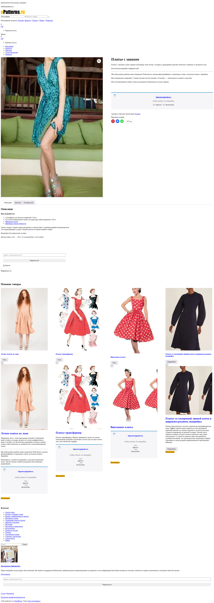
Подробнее (171, 362)
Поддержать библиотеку (10, 566)
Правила (8, 54)
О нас (3, 593)
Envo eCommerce (34, 601)
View (4, 360)
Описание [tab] (8, 203)
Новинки (49, 20)
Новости (8, 48)
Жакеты (28, 20)
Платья (20, 20)
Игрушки (8, 524)
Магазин (8, 50)
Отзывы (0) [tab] (28, 203)
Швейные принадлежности (15, 224)
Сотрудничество (11, 52)
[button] (99, 61)
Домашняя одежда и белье (15, 520)
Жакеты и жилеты (12, 522)
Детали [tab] (18, 203)
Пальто (35, 20)
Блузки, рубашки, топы (14, 514)
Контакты (10, 593)
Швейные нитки (11, 222)
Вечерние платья (11, 518)
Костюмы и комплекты (14, 526)
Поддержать (5, 574)
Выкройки (9, 46)
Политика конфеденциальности (13, 597)
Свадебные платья (12, 534)
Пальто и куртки (11, 530)
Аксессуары (9, 512)
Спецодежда (10, 538)
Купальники (10, 528)
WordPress (18, 601)
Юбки (42, 20)
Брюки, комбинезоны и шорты (17, 516)
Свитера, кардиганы (13, 536)
